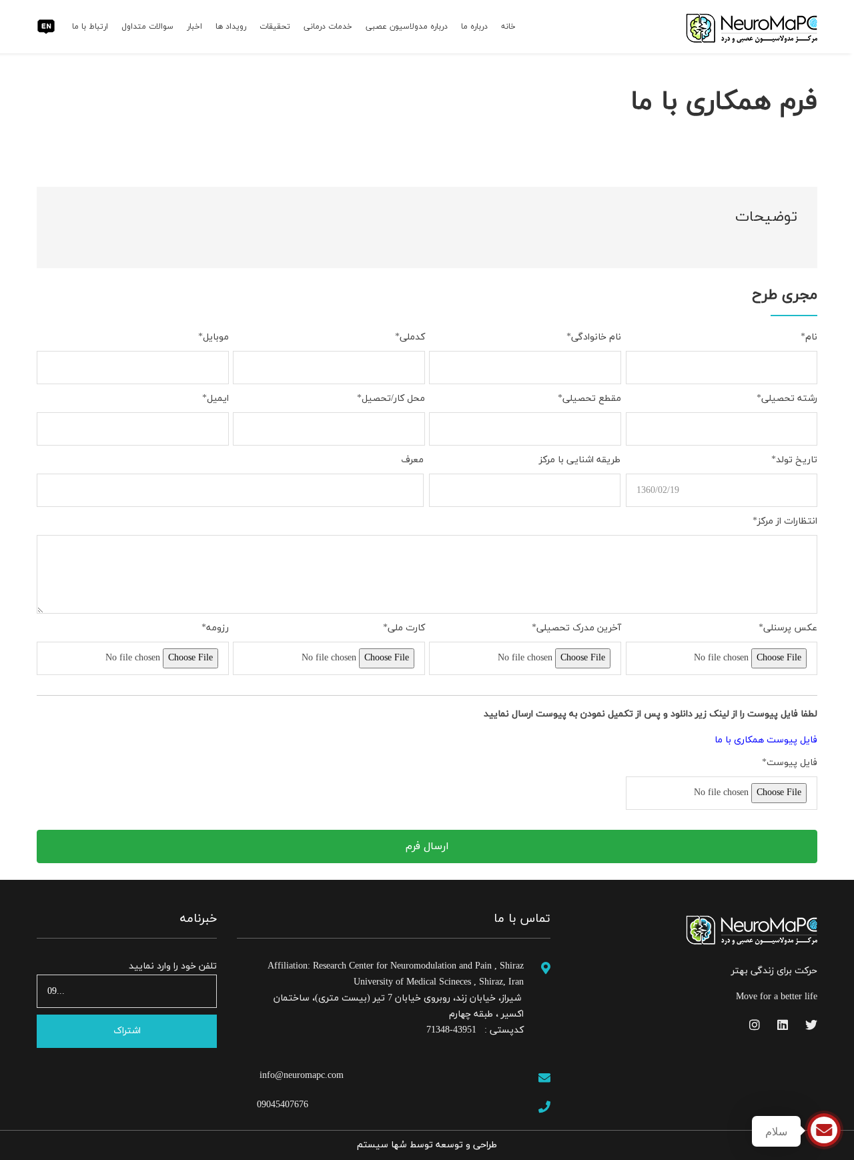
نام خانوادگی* (593, 337)
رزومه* (215, 628)
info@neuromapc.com (300, 1075)
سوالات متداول (147, 26)
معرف (412, 460)
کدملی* (410, 337)
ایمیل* (215, 398)
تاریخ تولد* (794, 460)
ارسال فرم (427, 846)
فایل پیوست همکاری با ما (766, 740)
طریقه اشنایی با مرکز (579, 460)
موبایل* (213, 337)
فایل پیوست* (789, 762)
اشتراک (127, 1031)
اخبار (194, 26)
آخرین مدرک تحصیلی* (576, 628)
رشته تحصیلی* (787, 398)
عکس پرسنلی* (788, 628)
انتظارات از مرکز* (785, 521)
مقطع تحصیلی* (589, 398)
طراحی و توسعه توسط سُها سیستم (427, 1145)
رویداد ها (231, 26)
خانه (508, 26)
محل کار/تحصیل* (391, 398)
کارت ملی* (404, 628)
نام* (809, 337)
